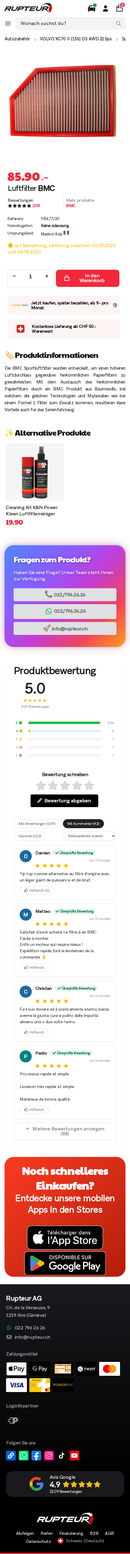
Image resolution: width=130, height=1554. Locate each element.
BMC (71, 205)
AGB (109, 1533)
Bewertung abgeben (67, 800)
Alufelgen (25, 1533)
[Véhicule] (91, 8)
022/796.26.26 (65, 594)
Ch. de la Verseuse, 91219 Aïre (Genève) (28, 1307)
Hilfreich (40, 890)
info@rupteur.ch (65, 628)
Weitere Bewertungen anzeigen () (68, 1131)
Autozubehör (17, 39)
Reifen (47, 1533)
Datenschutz (38, 1541)
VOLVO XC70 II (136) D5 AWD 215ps (76, 39)
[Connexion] (105, 8)
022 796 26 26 (30, 1328)
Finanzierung (71, 1533)
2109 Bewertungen (66, 1491)
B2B (94, 1533)
